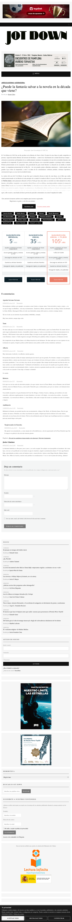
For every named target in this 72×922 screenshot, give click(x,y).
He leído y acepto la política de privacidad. (16, 828)
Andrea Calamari (14, 561)
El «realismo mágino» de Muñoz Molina (15, 629)
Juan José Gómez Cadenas (17, 597)
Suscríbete (17, 670)
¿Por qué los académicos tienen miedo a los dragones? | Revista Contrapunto (30, 438)
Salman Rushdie (20, 223)
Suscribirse (13, 280)
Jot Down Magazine (15, 588)
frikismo (41, 213)
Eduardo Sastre (14, 553)
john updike (21, 216)
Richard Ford (7, 223)
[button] (36, 73)
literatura (32, 216)
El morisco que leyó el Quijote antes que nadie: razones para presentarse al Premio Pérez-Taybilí (33, 612)
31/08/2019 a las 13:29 (9, 408)
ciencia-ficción (7, 213)
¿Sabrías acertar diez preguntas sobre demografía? (19, 585)
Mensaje (6, 475)
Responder (20, 303)
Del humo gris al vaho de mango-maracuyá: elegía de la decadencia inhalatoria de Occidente (32, 620)
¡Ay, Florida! (7, 559)
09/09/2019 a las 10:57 (10, 428)
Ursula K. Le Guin (35, 223)
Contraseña (6, 652)
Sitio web (6, 510)
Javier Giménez (9, 442)
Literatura (19, 82)
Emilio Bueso (21, 213)
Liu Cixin (59, 216)
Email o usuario (7, 645)
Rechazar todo (36, 918)
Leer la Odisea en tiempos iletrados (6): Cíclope (18, 594)
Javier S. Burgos (14, 579)
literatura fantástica (46, 216)
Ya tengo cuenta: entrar (43, 206)
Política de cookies (19, 914)
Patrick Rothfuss (48, 219)
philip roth (61, 219)
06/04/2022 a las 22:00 (9, 445)
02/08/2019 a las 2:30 (9, 303)
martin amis (34, 219)
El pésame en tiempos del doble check (15, 550)
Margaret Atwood (8, 219)
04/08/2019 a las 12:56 (9, 351)
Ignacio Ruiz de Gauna (16, 570)
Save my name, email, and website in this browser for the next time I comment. (26, 518)
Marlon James (22, 219)
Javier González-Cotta (16, 632)
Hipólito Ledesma (14, 623)
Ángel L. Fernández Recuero (18, 606)
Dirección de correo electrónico (12, 501)
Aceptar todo (13, 918)
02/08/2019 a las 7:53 (9, 326)
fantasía (31, 213)
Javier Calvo (11, 94)
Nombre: (5, 811)
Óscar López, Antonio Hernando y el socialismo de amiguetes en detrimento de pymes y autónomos (34, 603)
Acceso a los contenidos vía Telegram (13, 837)
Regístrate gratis (28, 206)
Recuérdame (7, 660)
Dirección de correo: (8, 820)
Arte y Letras (8, 82)
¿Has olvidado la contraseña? (11, 668)
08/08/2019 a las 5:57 (9, 381)
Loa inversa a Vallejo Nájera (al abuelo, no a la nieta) (19, 576)
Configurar (59, 918)
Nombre (6, 493)
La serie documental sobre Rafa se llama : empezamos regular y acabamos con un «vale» (32, 567)
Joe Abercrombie (8, 216)
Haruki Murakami (54, 213)
